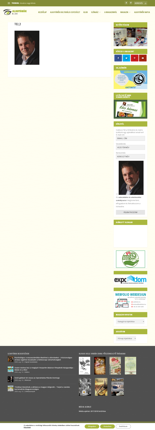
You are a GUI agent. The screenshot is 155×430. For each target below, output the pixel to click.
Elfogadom (92, 426)
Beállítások (123, 426)
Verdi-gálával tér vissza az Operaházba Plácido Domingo (37, 378)
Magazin (124, 12)
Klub (85, 12)
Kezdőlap (42, 12)
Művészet (28, 380)
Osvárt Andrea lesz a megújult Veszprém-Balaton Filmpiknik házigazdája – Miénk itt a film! (44, 369)
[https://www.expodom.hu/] (130, 279)
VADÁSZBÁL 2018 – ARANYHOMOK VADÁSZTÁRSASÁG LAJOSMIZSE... (46, 3)
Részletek (27, 427)
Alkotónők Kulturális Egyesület (65, 12)
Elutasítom (107, 426)
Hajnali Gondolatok (31, 362)
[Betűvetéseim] (130, 36)
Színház (94, 12)
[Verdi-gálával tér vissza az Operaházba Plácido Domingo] (10, 379)
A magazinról (110, 12)
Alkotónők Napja (142, 12)
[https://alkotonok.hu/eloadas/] (130, 88)
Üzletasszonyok (30, 391)
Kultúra (27, 372)
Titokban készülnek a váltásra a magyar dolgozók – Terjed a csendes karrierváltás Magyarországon (42, 388)
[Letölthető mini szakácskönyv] (130, 109)
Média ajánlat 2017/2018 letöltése (92, 411)
